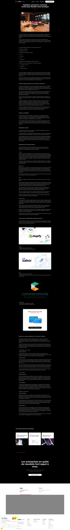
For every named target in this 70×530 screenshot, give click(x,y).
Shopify (21, 54)
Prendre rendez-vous (35, 474)
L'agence (33, 1)
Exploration (43, 520)
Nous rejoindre (29, 524)
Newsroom (42, 1)
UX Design (43, 521)
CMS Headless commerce (23, 50)
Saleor (21, 57)
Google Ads (35, 520)
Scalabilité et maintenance (23, 68)
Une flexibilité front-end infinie (24, 64)
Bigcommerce (22, 56)
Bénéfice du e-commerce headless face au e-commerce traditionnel (30, 63)
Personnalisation (22, 66)
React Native (50, 524)
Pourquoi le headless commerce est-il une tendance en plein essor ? (30, 47)
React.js (50, 521)
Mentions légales (29, 525)
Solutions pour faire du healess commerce (26, 52)
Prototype (43, 523)
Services (37, 1)
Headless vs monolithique (23, 49)
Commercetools (22, 59)
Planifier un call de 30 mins (35, 327)
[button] (2, 529)
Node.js (50, 523)
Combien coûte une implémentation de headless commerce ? (29, 61)
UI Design (43, 524)
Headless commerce (51, 520)
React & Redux (35, 521)
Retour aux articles (21, 452)
